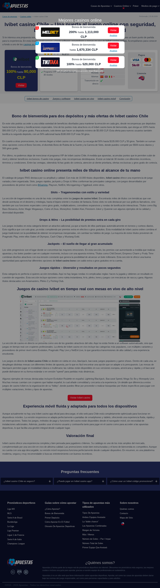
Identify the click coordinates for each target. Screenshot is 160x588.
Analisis (113, 35)
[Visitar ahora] (50, 32)
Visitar (113, 30)
